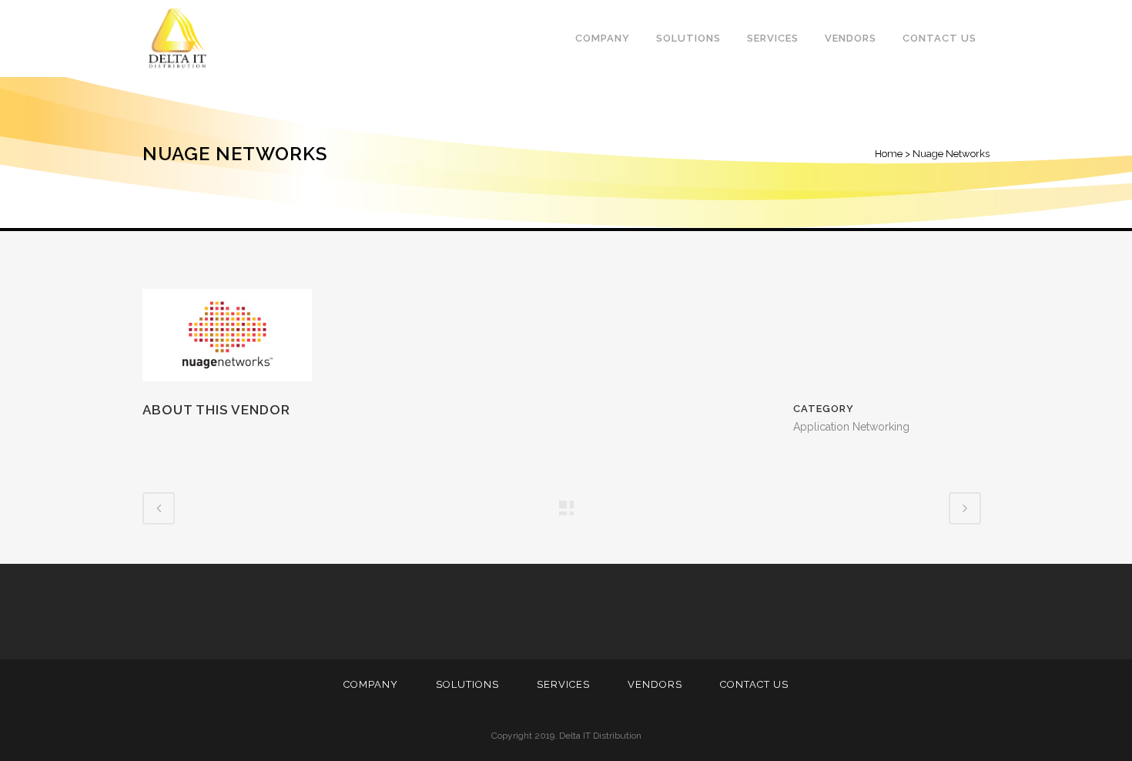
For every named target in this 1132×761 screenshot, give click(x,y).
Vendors (655, 684)
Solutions (467, 684)
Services (563, 684)
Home (889, 153)
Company (370, 684)
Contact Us (754, 684)
